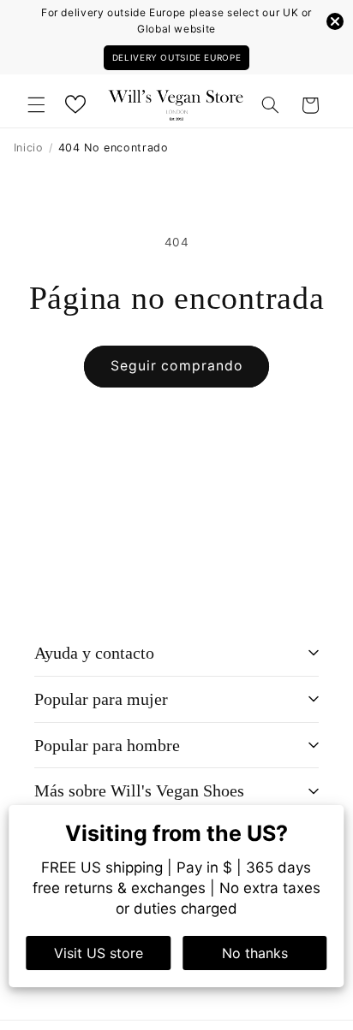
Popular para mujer (101, 699)
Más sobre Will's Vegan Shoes (139, 790)
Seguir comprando (176, 366)
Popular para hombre (107, 745)
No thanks (255, 953)
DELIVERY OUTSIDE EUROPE (177, 57)
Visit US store (98, 953)
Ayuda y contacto (94, 652)
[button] (36, 105)
